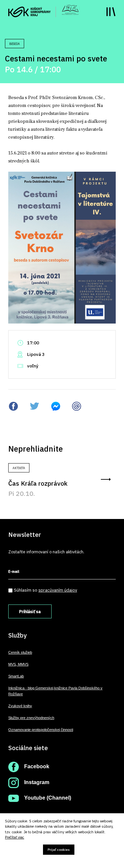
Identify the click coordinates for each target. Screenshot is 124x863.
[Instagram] (13, 782)
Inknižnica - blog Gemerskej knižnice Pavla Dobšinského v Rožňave (55, 691)
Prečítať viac (14, 837)
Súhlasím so (45, 590)
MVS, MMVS (18, 664)
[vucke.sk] (29, 11)
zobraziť (106, 479)
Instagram (36, 782)
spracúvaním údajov (57, 590)
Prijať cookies (59, 849)
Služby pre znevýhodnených (31, 718)
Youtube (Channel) (47, 798)
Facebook (36, 766)
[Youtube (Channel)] (13, 798)
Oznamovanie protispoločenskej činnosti (40, 730)
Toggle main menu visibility (110, 11)
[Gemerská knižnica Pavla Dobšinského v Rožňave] (70, 9)
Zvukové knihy (20, 706)
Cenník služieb (20, 652)
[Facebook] (13, 766)
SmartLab (16, 676)
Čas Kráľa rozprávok (37, 483)
